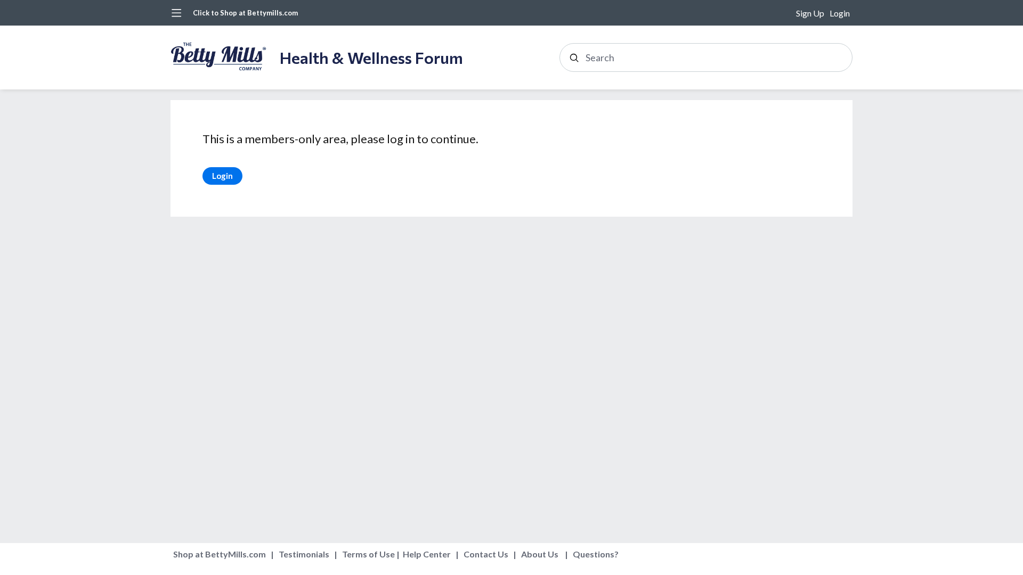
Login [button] (840, 13)
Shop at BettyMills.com (219, 554)
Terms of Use (368, 554)
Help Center (427, 554)
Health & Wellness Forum (371, 57)
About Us (539, 554)
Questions (593, 554)
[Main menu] (176, 12)
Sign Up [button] (810, 13)
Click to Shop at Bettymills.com (245, 13)
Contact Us (486, 554)
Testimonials (304, 554)
